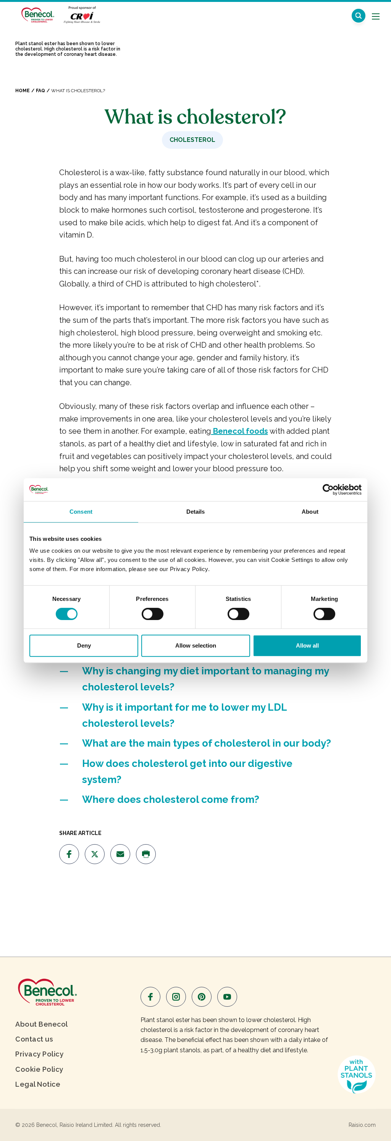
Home (22, 90)
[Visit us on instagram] (176, 997)
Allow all (307, 645)
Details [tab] (195, 511)
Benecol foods (239, 431)
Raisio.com (362, 1125)
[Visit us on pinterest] (202, 997)
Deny (84, 645)
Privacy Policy (39, 1054)
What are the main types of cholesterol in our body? (206, 743)
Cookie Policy (39, 1069)
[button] (358, 15)
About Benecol (41, 1024)
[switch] (152, 614)
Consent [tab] (80, 511)
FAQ (40, 90)
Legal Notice (37, 1084)
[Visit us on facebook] (69, 854)
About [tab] (310, 511)
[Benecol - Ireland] (37, 14)
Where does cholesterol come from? (170, 799)
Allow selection (195, 645)
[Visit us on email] (120, 854)
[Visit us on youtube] (227, 997)
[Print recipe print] (146, 854)
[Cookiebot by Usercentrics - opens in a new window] (328, 489)
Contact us (34, 1039)
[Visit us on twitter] (95, 854)
